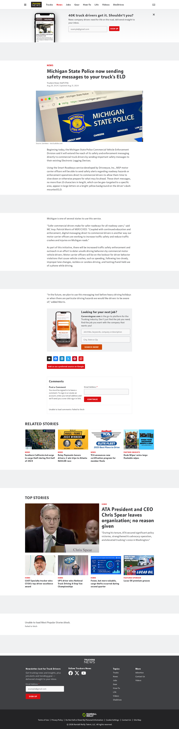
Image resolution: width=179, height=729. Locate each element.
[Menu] (25, 4)
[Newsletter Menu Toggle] (153, 4)
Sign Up (114, 28)
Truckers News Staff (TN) (57, 83)
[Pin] (74, 358)
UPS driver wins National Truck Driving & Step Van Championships (70, 583)
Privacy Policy (57, 720)
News (50, 65)
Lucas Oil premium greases (137, 580)
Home (104, 504)
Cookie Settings (112, 720)
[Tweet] (68, 358)
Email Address (91, 387)
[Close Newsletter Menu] (153, 14)
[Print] (49, 358)
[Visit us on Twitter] (77, 672)
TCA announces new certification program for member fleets (103, 458)
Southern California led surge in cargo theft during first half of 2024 (40, 458)
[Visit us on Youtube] (83, 672)
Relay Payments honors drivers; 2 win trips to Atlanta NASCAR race (72, 458)
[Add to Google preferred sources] (81, 358)
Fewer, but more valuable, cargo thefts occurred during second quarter (105, 583)
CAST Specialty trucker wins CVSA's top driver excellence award (39, 583)
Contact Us (126, 720)
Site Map (137, 720)
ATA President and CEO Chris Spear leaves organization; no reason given (128, 517)
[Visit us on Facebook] (70, 672)
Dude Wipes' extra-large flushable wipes (135, 456)
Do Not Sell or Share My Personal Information (84, 720)
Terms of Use (43, 720)
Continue (92, 399)
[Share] (55, 358)
